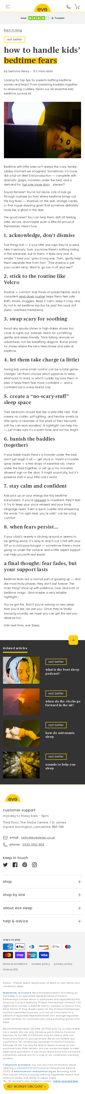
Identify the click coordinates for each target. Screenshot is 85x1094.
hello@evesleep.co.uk (38, 837)
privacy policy (63, 964)
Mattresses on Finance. (17, 992)
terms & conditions (15, 964)
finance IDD (10, 969)
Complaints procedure (16, 1064)
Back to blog (13, 30)
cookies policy (40, 964)
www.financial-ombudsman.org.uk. (35, 1071)
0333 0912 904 (33, 844)
